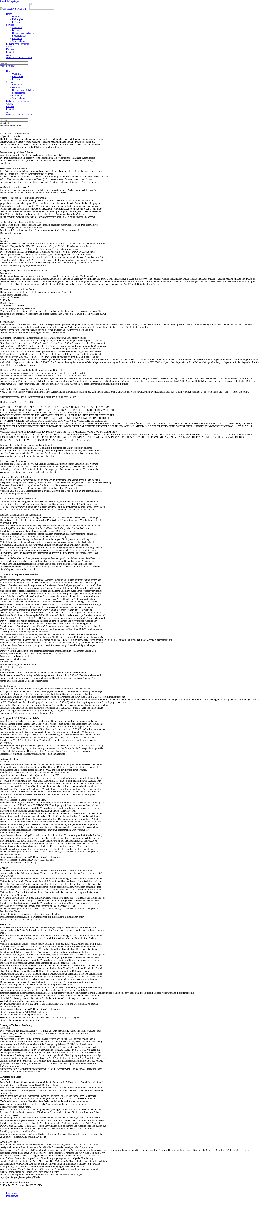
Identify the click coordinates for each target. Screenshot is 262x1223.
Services (10, 82)
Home (9, 71)
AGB (8, 112)
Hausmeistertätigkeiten (23, 90)
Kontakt (10, 109)
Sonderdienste (19, 93)
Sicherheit (17, 84)
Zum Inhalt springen (9, 1)
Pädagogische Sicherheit (17, 101)
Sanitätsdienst (18, 98)
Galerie (9, 103)
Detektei (16, 87)
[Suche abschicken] (30, 120)
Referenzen (17, 79)
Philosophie (17, 76)
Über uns (16, 73)
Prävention (17, 95)
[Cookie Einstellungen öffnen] (22, 1221)
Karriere (10, 106)
